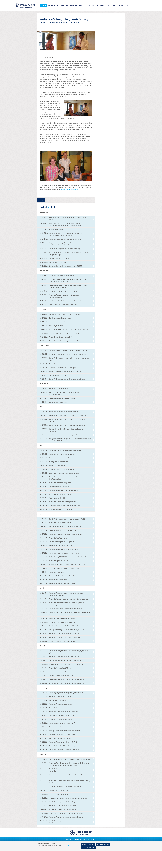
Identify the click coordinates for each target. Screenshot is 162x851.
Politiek (73, 5)
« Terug (40, 200)
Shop (128, 5)
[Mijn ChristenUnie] (140, 5)
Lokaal (82, 5)
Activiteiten (53, 5)
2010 (52, 207)
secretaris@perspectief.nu (89, 839)
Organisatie (93, 5)
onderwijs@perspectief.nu (69, 189)
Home (43, 5)
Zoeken (144, 5)
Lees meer (67, 845)
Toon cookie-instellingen (103, 844)
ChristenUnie (25, 5)
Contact (120, 5)
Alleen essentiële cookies (88, 847)
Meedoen (64, 5)
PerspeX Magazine (107, 5)
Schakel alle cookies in (88, 844)
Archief (43, 207)
